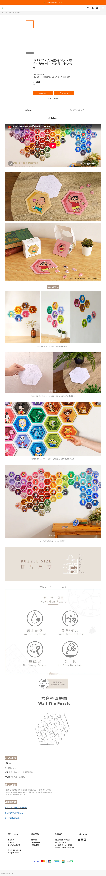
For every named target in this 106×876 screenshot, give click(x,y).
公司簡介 (11, 840)
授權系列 (11, 13)
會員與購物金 (35, 842)
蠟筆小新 (17, 13)
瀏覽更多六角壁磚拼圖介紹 (16, 807)
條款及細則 (35, 845)
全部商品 (4, 13)
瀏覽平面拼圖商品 (12, 818)
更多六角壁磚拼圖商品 (14, 812)
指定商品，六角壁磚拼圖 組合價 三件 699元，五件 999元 (52, 77)
